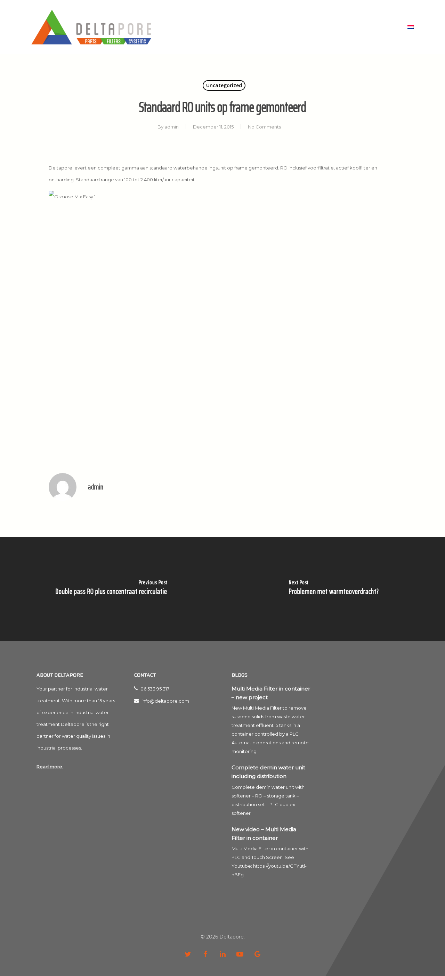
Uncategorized (224, 85)
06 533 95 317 (154, 689)
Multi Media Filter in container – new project (271, 693)
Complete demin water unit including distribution (268, 771)
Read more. (50, 766)
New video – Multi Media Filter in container (264, 833)
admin (171, 127)
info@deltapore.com (164, 701)
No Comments (264, 127)
